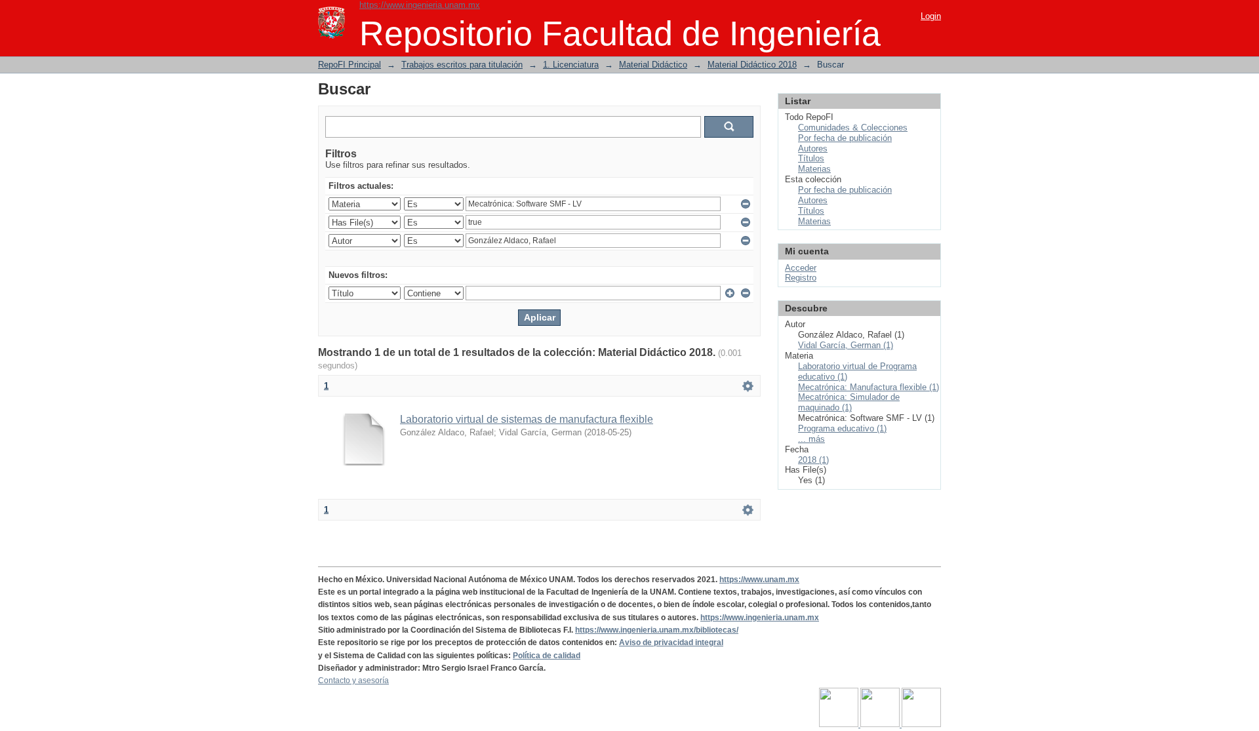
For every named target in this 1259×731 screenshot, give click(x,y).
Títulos (811, 158)
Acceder (800, 268)
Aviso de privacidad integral (671, 642)
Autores (813, 148)
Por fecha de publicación (845, 138)
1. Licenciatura (571, 64)
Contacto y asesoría (353, 680)
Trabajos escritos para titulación (462, 64)
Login (931, 16)
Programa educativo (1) (842, 428)
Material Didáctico (653, 64)
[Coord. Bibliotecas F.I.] (921, 724)
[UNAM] (839, 724)
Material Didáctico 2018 (752, 64)
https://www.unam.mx (759, 579)
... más (811, 439)
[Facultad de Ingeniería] (881, 724)
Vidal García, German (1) (845, 345)
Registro (800, 278)
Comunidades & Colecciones (853, 127)
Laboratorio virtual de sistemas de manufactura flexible (526, 419)
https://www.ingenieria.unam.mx (419, 5)
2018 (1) (813, 460)
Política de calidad (546, 655)
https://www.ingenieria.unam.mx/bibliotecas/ (656, 630)
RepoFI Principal (349, 64)
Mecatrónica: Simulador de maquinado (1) (849, 402)
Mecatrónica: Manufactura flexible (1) (868, 387)
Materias (814, 169)
